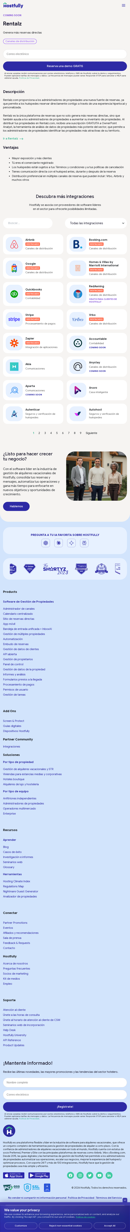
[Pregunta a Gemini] (71, 543)
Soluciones (11, 755)
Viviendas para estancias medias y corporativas (32, 774)
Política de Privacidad (29, 78)
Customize (21, 1225)
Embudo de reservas (16, 644)
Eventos (8, 928)
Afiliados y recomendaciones (21, 933)
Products (10, 592)
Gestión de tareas (14, 694)
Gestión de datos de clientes (21, 649)
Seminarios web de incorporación (24, 1025)
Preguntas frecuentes (16, 968)
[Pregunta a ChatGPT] (45, 543)
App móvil (9, 624)
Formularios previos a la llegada (22, 679)
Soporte (9, 1000)
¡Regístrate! (65, 1107)
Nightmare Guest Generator (20, 891)
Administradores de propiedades (23, 803)
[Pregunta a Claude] (58, 543)
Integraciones (11, 746)
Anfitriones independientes (19, 798)
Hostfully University (14, 1035)
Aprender (9, 840)
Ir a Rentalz (10, 138)
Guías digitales (12, 726)
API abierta (10, 654)
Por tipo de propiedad (18, 762)
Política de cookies (85, 1217)
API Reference (12, 1040)
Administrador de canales (19, 609)
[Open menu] (123, 5)
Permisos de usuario (15, 689)
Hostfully (10, 956)
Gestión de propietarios (18, 659)
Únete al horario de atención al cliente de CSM (31, 1020)
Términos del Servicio (109, 1197)
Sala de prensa (12, 938)
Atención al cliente (14, 1010)
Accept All (109, 1225)
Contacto (9, 948)
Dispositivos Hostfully (16, 731)
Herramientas (12, 874)
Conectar (10, 913)
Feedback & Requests (16, 943)
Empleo (7, 984)
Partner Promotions (15, 923)
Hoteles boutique (13, 779)
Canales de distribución (19, 41)
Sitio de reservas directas (18, 619)
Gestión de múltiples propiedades (24, 634)
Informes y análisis (14, 674)
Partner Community (18, 739)
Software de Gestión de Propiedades (28, 601)
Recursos (10, 830)
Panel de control (13, 664)
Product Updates (13, 1045)
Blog (6, 847)
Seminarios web (13, 862)
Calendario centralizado (18, 614)
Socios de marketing (15, 973)
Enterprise (9, 813)
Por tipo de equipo (16, 791)
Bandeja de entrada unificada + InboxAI (27, 629)
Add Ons (9, 711)
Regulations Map (13, 886)
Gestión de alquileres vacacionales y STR (28, 769)
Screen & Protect (13, 721)
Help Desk (9, 1030)
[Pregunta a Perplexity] (84, 543)
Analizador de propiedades (20, 896)
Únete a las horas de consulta (21, 1015)
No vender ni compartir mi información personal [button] (37, 1197)
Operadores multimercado (19, 808)
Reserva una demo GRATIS (65, 66)
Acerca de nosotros (15, 963)
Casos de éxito (12, 852)
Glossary (8, 867)
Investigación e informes (18, 857)
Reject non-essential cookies (65, 1225)
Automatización (13, 639)
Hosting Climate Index (16, 881)
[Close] (125, 1200)
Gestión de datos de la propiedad (24, 669)
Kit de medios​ (11, 978)
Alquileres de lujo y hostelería (21, 784)
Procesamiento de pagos (18, 684)
